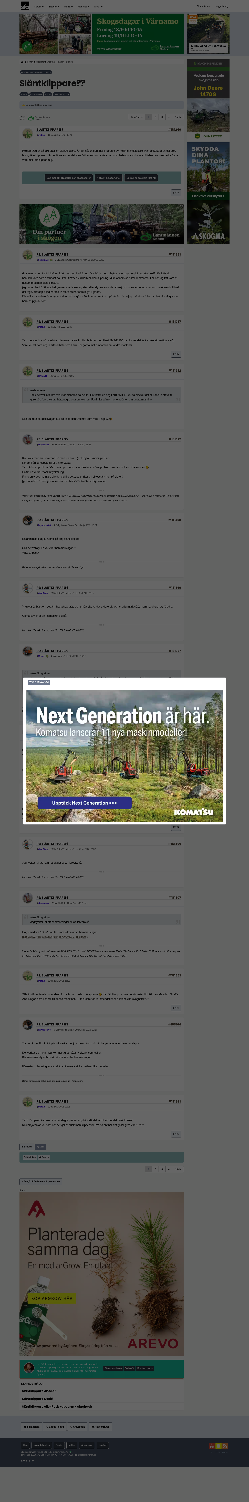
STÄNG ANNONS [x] (39, 682)
